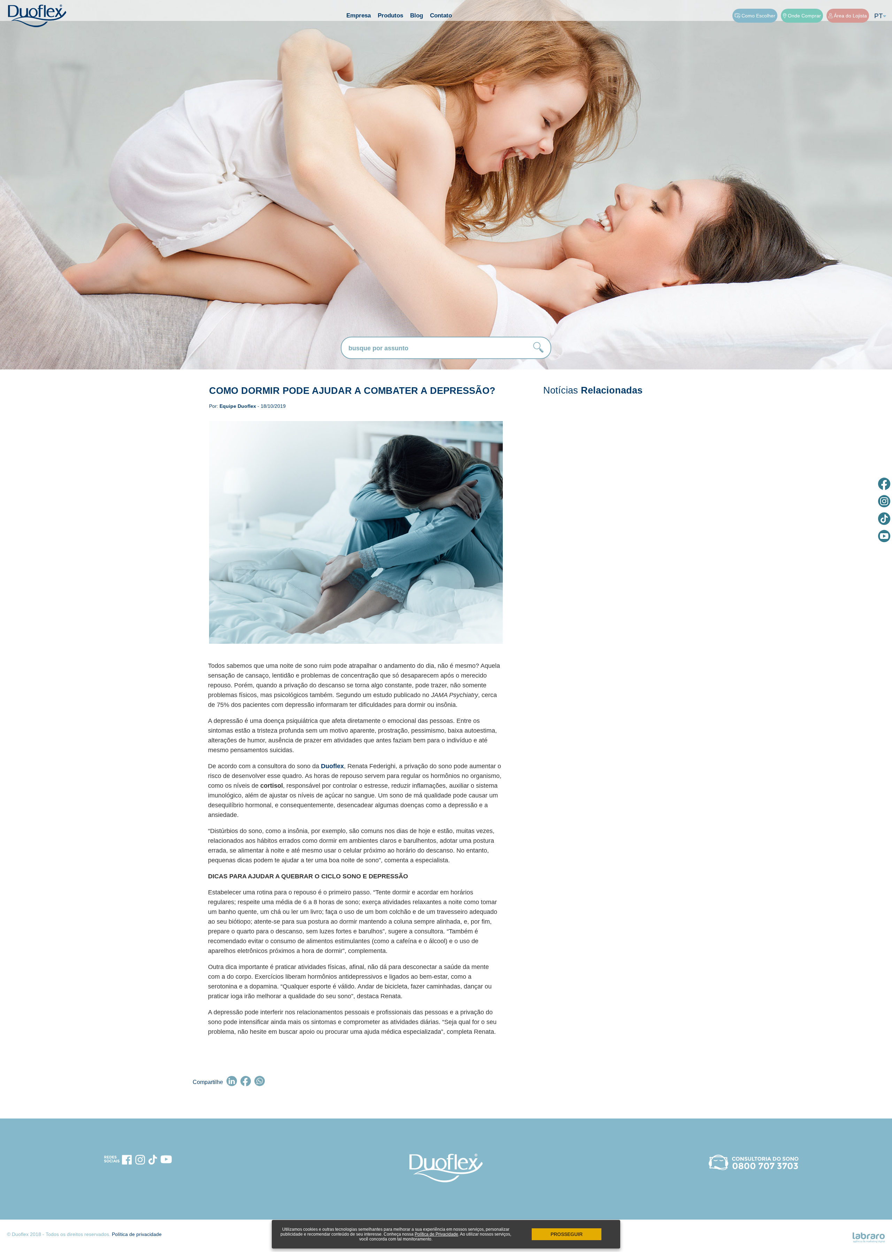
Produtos (390, 15)
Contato (441, 15)
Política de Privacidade (436, 1234)
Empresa (358, 15)
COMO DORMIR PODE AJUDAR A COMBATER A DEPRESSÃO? (352, 390)
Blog (416, 15)
